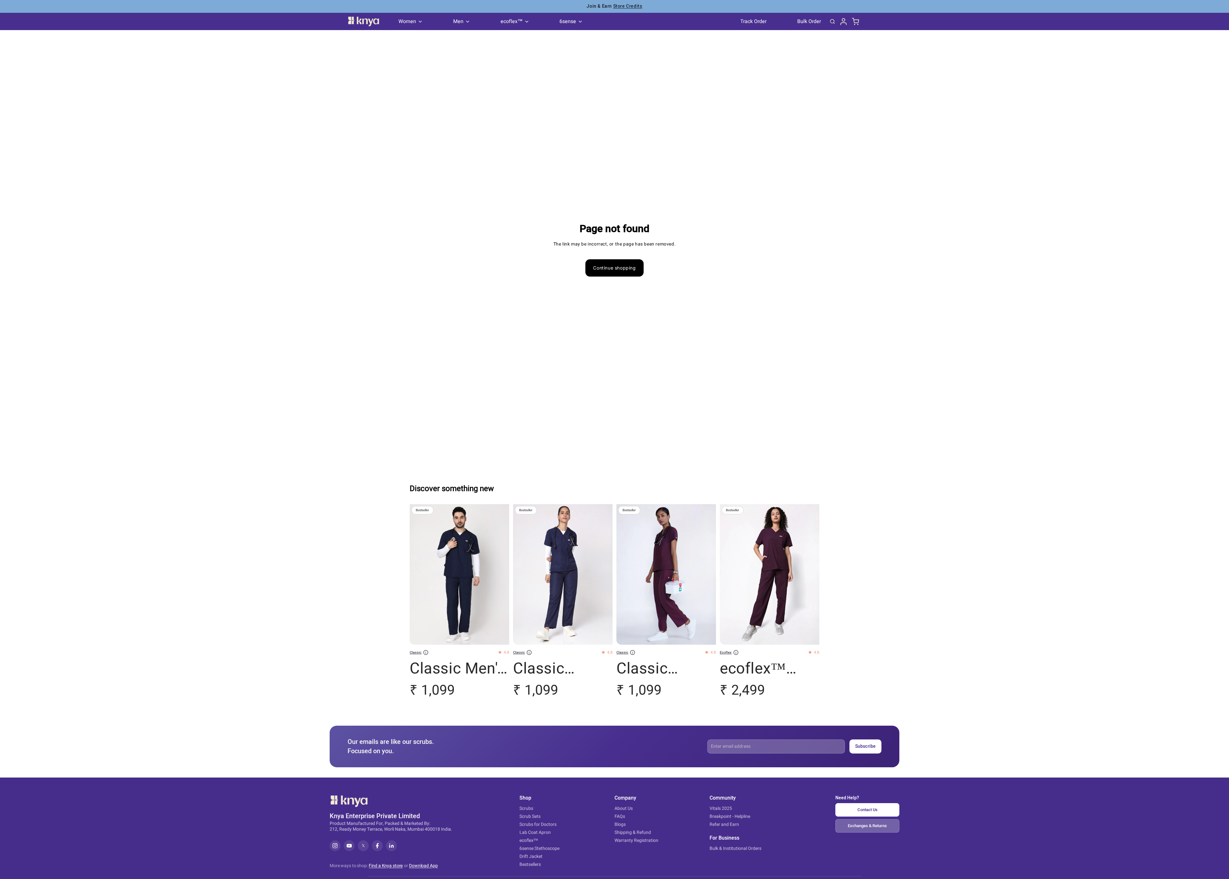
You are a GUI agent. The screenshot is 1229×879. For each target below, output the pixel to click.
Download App (423, 866)
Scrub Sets (530, 816)
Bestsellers (530, 864)
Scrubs (526, 808)
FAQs (619, 816)
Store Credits (627, 5)
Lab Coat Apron (535, 832)
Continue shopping (614, 267)
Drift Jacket (530, 856)
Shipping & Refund (632, 832)
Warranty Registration (636, 840)
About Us (623, 808)
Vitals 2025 (721, 808)
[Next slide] (499, 575)
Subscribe (865, 746)
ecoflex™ (528, 840)
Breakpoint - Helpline (730, 816)
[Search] (832, 21)
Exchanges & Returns (867, 826)
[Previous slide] (419, 575)
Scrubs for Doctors (538, 824)
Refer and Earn (724, 824)
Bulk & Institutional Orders (735, 848)
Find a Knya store (386, 865)
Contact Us (867, 810)
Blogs (620, 824)
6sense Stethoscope (539, 848)
